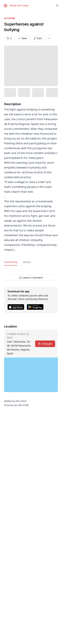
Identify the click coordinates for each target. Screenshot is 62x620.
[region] (31, 375)
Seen (24, 38)
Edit (39, 38)
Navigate (47, 343)
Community (10, 262)
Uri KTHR (9, 18)
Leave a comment (33, 277)
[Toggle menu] (57, 5)
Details (27, 262)
